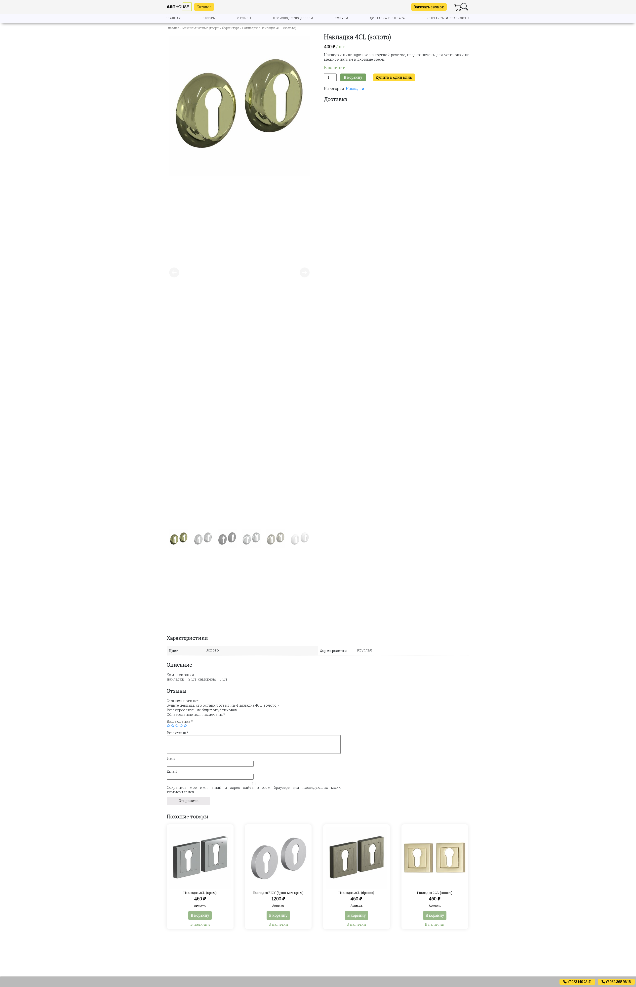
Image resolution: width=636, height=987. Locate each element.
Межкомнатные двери (200, 28)
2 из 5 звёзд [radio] (172, 725)
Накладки (250, 28)
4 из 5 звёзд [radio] (181, 725)
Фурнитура (230, 28)
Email (172, 771)
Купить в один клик (394, 77)
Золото (212, 650)
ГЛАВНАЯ (173, 18)
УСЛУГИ (341, 18)
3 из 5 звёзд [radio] (177, 725)
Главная (173, 28)
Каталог (204, 6)
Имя (171, 758)
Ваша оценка (180, 721)
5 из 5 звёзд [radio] (185, 725)
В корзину (353, 77)
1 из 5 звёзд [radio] (168, 725)
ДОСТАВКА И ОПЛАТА (387, 18)
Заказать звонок (429, 6)
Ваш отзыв (178, 733)
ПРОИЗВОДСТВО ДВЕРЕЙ (293, 18)
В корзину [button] (200, 915)
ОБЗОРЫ (209, 18)
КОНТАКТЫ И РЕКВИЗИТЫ (448, 18)
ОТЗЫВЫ (244, 18)
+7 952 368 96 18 (618, 981)
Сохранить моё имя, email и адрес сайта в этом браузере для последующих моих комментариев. (254, 789)
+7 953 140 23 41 (579, 981)
